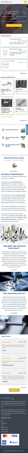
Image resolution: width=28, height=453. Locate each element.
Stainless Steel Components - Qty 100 (6, 91)
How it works (4, 423)
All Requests (23, 73)
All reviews (23, 387)
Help (2, 425)
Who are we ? (4, 427)
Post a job (14, 390)
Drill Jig (12, 61)
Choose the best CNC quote (12, 138)
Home (2, 420)
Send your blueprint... (12, 129)
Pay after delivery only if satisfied (12, 145)
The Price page (4, 431)
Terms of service (5, 429)
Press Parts (19, 89)
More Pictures (23, 120)
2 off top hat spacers (15, 39)
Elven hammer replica (16, 49)
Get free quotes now (14, 25)
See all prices (14, 171)
